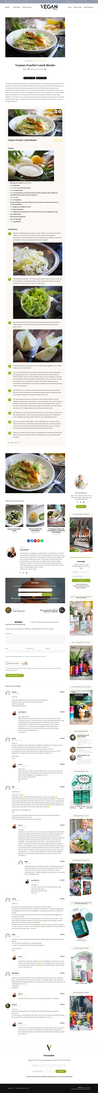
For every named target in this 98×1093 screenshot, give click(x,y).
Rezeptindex (16, 7)
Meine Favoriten (88, 7)
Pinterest (27, 573)
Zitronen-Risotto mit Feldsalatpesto (35, 530)
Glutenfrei (43, 60)
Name (7, 648)
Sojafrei (37, 60)
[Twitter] (31, 540)
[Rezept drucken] (55, 111)
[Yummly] (38, 540)
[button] (59, 111)
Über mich (81, 506)
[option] (14, 519)
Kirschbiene (15, 973)
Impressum (10, 1088)
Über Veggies (9, 1)
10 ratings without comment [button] (50, 622)
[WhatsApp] (41, 540)
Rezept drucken (42, 78)
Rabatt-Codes (78, 7)
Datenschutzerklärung (22, 1088)
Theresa (14, 1004)
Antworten (62, 691)
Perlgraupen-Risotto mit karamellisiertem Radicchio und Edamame (56, 530)
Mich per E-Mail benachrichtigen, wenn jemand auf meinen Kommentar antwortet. (26, 656)
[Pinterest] (35, 540)
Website (48, 648)
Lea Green (24, 549)
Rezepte (7, 7)
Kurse (69, 7)
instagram (82, 1)
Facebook (21, 573)
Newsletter (24, 1)
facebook (79, 1)
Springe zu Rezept (30, 78)
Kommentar (8, 633)
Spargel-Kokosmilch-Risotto (14, 530)
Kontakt (17, 1)
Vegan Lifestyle (27, 7)
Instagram (24, 573)
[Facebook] (28, 540)
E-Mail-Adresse (29, 648)
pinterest (85, 1)
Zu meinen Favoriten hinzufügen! (36, 69)
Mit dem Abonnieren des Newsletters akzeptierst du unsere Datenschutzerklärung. (36, 598)
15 (46, 69)
